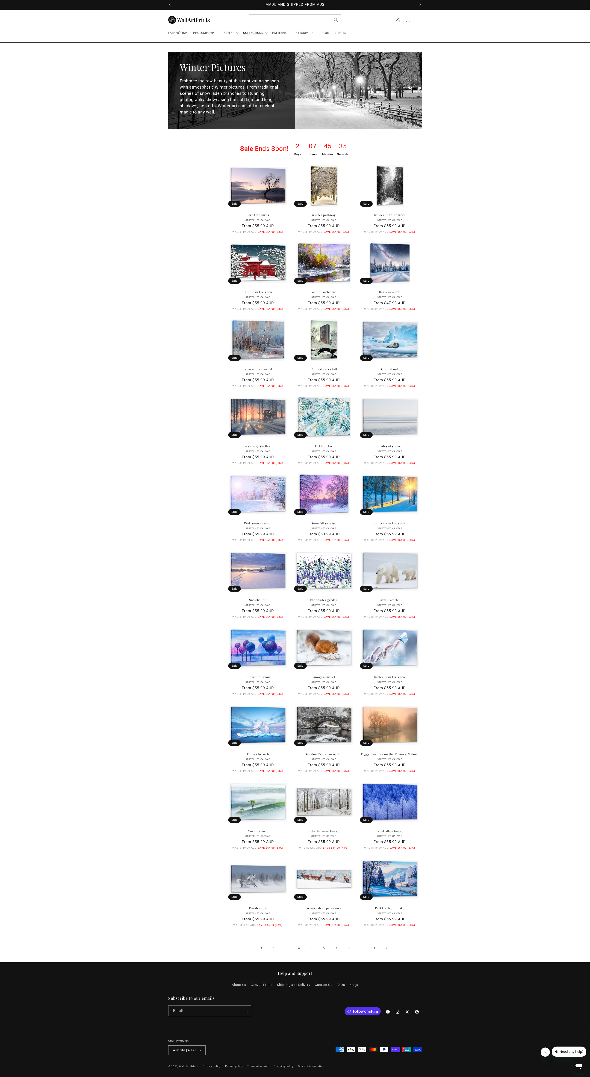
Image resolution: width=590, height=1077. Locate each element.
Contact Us (323, 984)
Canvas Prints (262, 984)
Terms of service (258, 1066)
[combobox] (295, 20)
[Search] (336, 20)
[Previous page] (262, 948)
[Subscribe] (246, 1011)
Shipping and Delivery (293, 984)
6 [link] (324, 948)
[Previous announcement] (170, 4)
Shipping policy (284, 1066)
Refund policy (234, 1066)
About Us (239, 984)
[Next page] (386, 948)
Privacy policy (212, 1066)
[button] (205, 33)
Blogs (353, 984)
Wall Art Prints (188, 1066)
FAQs (341, 984)
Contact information (311, 1066)
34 (373, 948)
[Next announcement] (420, 4)
